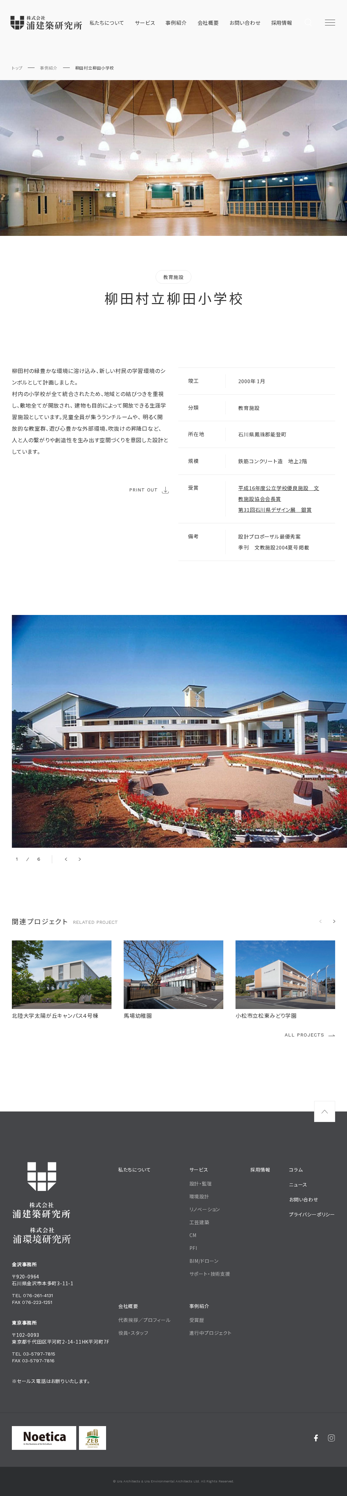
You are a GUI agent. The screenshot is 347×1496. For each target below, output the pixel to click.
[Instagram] (331, 1438)
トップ (17, 68)
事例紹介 (48, 68)
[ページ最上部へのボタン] (324, 1111)
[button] (66, 859)
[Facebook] (316, 1438)
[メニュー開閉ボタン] (330, 22)
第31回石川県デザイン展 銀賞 (275, 509)
